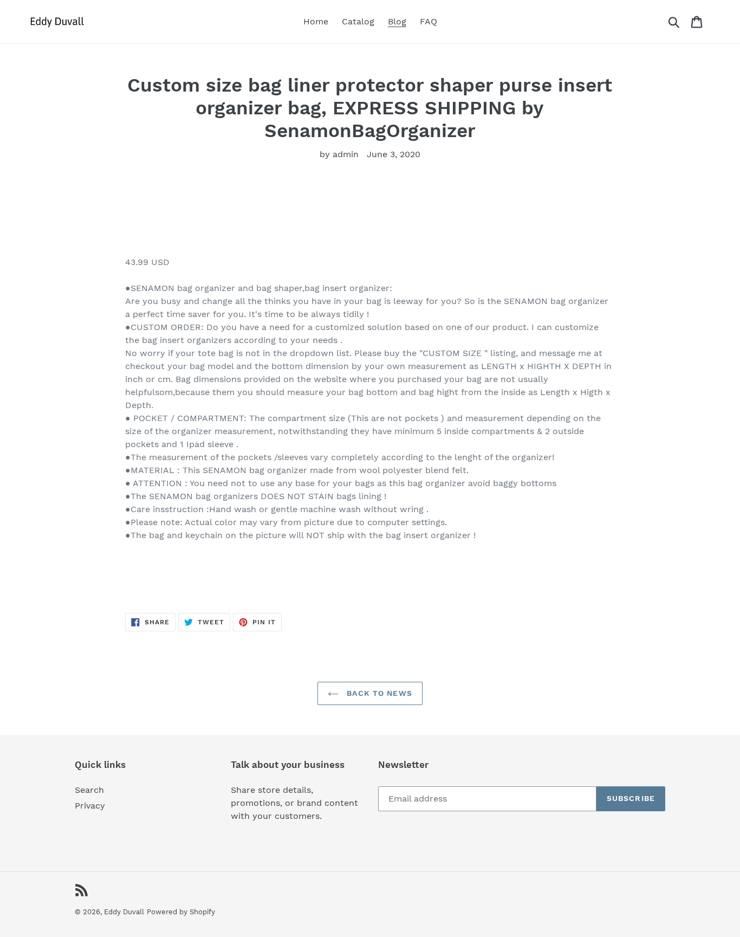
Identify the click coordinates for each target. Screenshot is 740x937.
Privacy (90, 805)
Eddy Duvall (124, 912)
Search (89, 790)
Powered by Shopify (181, 912)
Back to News (378, 693)
